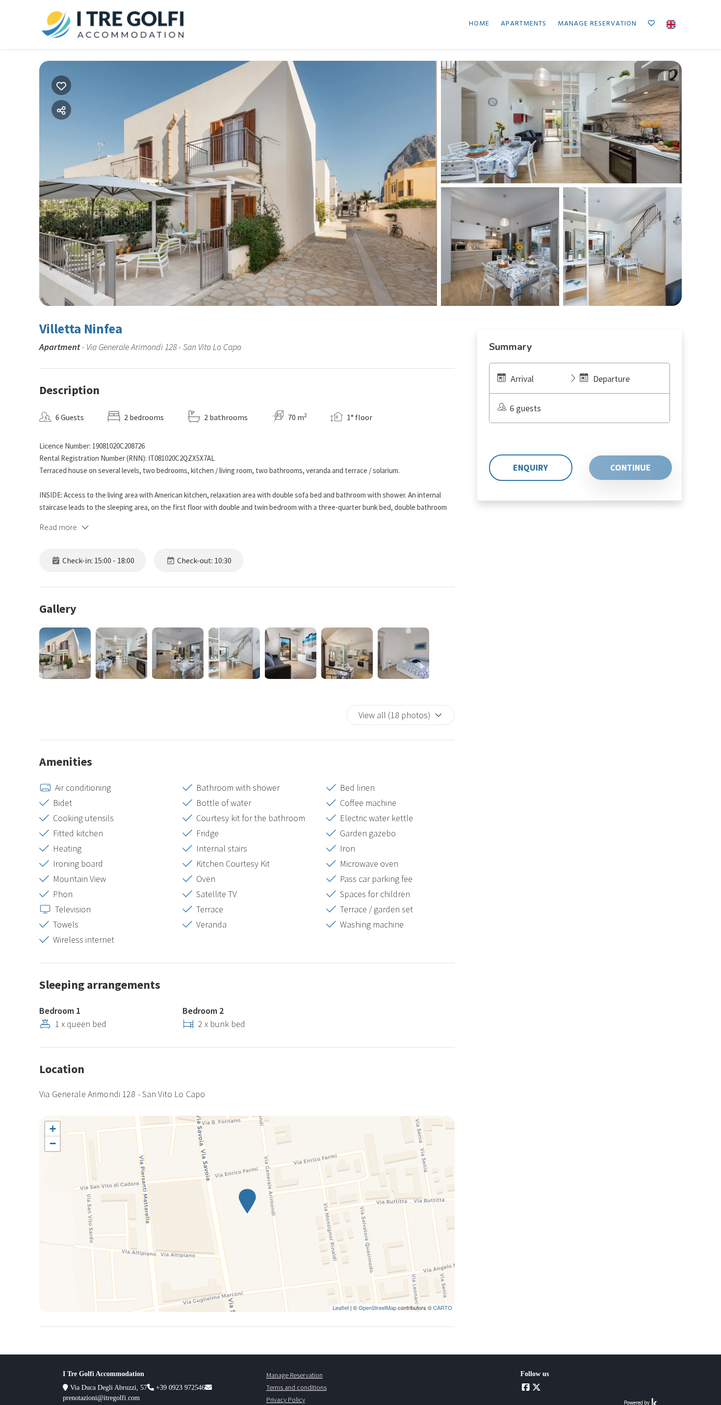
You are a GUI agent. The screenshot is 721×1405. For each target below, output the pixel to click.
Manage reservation (597, 23)
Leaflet (341, 1307)
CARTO (442, 1307)
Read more (58, 527)
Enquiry (530, 467)
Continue (630, 467)
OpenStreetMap (377, 1307)
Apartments (523, 23)
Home (479, 23)
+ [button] (53, 1129)
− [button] (53, 1143)
